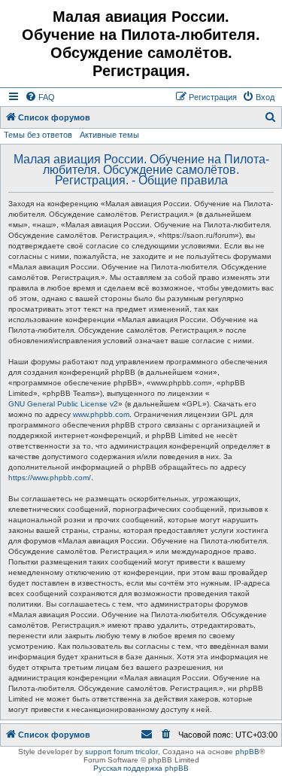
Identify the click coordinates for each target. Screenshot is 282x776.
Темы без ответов (38, 134)
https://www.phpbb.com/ (49, 477)
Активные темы (109, 134)
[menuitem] (40, 97)
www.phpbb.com (101, 414)
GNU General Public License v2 (63, 404)
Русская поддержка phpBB (141, 768)
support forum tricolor (121, 751)
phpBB (247, 751)
